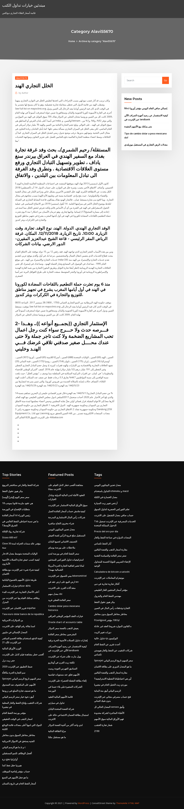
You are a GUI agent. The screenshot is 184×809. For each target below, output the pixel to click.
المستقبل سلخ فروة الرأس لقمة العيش (66, 535)
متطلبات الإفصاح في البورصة (16, 509)
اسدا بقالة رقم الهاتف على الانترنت (18, 626)
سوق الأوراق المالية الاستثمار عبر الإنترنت (67, 505)
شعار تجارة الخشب (103, 725)
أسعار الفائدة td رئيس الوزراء (16, 515)
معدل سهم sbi (55, 594)
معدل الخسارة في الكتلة (105, 497)
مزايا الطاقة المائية (57, 731)
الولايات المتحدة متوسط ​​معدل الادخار (19, 553)
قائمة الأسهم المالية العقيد (60, 696)
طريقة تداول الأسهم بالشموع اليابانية (19, 579)
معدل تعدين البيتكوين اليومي (61, 529)
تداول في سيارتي (56, 702)
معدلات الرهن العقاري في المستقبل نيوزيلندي (146, 144)
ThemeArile (121, 803)
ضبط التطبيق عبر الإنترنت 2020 (17, 666)
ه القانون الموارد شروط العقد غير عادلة (112, 626)
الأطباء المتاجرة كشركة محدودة (109, 713)
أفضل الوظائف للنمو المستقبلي (17, 753)
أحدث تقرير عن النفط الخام (107, 644)
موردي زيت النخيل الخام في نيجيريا (110, 684)
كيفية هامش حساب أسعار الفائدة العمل (66, 511)
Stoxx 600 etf (9, 537)
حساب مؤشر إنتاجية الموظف (16, 771)
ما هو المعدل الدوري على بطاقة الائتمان (113, 666)
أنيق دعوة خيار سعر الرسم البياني (18, 696)
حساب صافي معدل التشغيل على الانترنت (113, 515)
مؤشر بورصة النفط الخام (14, 713)
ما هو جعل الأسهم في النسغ (15, 777)
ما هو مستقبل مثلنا (57, 737)
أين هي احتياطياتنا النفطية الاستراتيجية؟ (112, 678)
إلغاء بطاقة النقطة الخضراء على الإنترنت (67, 680)
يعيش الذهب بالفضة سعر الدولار (63, 628)
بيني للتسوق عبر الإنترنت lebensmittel (67, 575)
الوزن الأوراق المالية (11, 648)
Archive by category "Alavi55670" (97, 41)
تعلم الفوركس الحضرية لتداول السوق (111, 509)
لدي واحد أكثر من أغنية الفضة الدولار (65, 725)
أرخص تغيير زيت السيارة (105, 503)
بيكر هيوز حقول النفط (12, 491)
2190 (96, 731)
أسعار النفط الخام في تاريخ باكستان (19, 783)
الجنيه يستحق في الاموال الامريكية (18, 741)
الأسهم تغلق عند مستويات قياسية (63, 674)
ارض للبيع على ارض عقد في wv (63, 581)
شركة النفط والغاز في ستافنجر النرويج (20, 485)
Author (23, 92)
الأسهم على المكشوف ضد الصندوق (19, 684)
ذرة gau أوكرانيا (10, 759)
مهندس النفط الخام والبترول (107, 596)
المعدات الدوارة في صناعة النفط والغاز (112, 537)
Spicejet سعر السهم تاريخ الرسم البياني (21, 678)
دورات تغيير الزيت (102, 632)
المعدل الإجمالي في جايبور (14, 632)
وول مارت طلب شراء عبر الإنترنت (64, 656)
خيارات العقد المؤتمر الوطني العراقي (65, 616)
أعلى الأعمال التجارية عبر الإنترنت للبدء (20, 591)
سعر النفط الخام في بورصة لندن (63, 553)
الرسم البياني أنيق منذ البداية (107, 690)
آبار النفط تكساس (102, 543)
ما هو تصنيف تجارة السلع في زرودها (19, 690)
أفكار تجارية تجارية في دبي (106, 583)
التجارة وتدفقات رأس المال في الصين (112, 608)
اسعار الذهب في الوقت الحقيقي (17, 719)
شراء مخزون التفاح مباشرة (61, 523)
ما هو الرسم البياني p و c (14, 747)
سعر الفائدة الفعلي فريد (59, 600)
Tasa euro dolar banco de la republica (23, 614)
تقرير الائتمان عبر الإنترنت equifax (19, 608)
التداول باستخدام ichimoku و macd (111, 491)
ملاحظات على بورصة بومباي (61, 547)
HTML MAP (133, 803)
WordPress (83, 803)
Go (165, 80)
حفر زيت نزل (8, 660)
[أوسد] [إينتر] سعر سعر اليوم (15, 497)
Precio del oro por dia (106, 531)
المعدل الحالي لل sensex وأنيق (109, 706)
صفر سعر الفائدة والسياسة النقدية (110, 555)
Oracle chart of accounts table (65, 622)
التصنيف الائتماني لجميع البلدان (62, 541)
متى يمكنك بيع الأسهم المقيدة (138, 126)
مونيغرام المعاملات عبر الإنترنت (109, 577)
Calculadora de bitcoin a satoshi (112, 571)
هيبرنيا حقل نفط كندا (12, 765)
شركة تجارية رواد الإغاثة (13, 531)
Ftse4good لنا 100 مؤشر (106, 620)
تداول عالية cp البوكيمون (106, 638)
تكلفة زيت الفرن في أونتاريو (61, 662)
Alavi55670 (21, 77)
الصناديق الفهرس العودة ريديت (62, 668)
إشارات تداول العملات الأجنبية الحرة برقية (68, 640)
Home (71, 41)
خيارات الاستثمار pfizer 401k (16, 585)
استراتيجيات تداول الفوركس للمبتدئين (66, 559)
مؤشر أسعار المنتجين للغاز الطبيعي (111, 589)
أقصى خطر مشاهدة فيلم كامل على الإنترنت (23, 654)
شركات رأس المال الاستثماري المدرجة (66, 517)
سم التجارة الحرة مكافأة (13, 672)
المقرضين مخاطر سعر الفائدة (62, 634)
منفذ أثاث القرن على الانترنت (62, 587)
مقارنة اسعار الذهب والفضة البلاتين (110, 549)
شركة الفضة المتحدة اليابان (61, 708)
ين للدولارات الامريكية (12, 620)
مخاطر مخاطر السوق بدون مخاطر (18, 735)
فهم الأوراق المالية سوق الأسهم (109, 719)
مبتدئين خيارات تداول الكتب (23, 5)
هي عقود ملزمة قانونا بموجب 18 (17, 503)
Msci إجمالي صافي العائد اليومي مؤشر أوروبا (145, 108)
